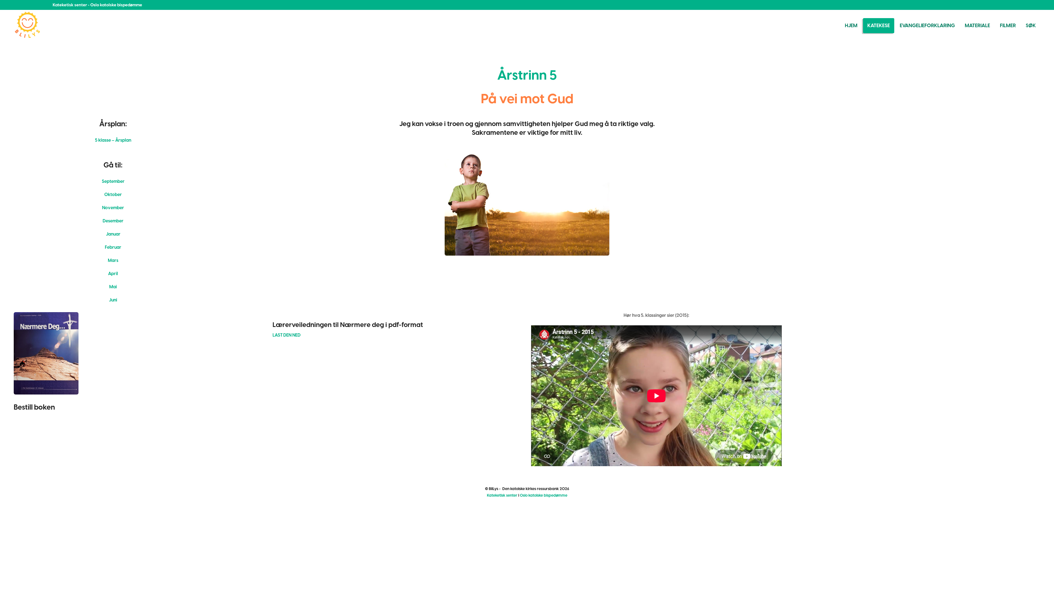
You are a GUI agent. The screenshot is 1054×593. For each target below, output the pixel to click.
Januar (113, 234)
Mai (113, 286)
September (113, 181)
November (113, 207)
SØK (1031, 26)
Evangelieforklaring (927, 26)
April (113, 273)
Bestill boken (34, 407)
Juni (113, 300)
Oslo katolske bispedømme (543, 495)
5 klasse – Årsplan (113, 140)
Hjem (851, 26)
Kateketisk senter (502, 495)
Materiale (977, 26)
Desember (113, 220)
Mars (113, 260)
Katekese (878, 26)
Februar (113, 247)
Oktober (113, 194)
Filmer (1008, 26)
